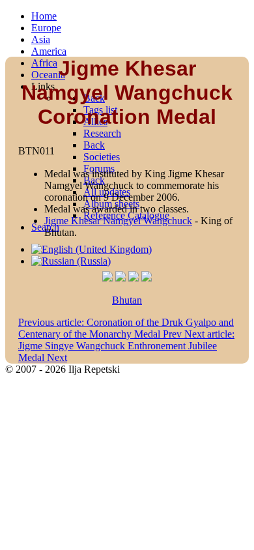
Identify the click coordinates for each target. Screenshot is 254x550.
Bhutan (127, 300)
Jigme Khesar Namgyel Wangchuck (118, 220)
